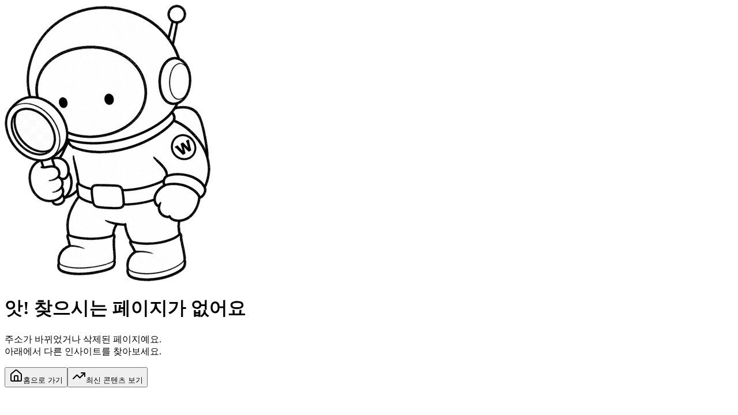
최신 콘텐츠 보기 (114, 380)
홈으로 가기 (43, 380)
